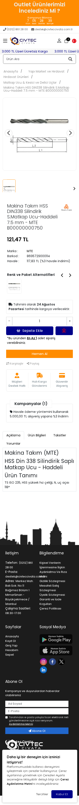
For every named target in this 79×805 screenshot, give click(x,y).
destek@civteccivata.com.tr (54, 29)
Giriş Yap (11, 645)
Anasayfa (11, 71)
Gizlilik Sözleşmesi (52, 581)
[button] (5, 41)
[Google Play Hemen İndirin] (54, 639)
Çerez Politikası (50, 608)
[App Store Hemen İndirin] (54, 650)
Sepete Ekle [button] (32, 330)
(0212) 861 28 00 (17, 29)
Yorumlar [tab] (13, 443)
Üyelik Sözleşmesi (52, 595)
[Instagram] (44, 661)
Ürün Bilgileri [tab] (37, 435)
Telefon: (11, 562)
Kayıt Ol (10, 641)
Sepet (9, 655)
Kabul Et (62, 794)
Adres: (9, 581)
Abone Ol (38, 731)
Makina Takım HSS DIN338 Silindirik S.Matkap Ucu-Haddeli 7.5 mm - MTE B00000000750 (36, 89)
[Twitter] (61, 661)
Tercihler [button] (42, 794)
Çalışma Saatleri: (18, 608)
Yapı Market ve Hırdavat (46, 71)
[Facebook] (52, 661)
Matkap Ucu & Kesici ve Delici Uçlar (30, 82)
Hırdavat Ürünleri (16, 76)
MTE (30, 251)
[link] (39, 13)
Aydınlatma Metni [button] (21, 724)
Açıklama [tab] (13, 435)
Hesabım (11, 650)
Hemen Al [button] (39, 353)
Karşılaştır (16, 363)
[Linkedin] (44, 669)
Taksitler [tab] (59, 435)
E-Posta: (11, 572)
